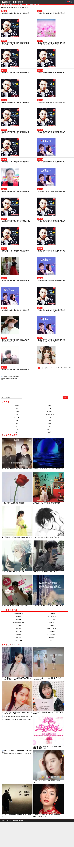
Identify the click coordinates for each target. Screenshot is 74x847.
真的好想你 (18, 619)
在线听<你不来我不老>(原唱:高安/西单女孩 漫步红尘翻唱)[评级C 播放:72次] (15, 310)
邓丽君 (18, 408)
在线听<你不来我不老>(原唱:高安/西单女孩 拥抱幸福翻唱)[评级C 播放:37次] (15, 162)
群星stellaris (18, 631)
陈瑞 (18, 414)
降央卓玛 (18, 417)
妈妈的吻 (51, 622)
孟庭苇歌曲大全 (18, 613)
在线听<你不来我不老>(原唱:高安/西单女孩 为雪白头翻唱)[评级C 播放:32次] (15, 370)
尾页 (70, 367)
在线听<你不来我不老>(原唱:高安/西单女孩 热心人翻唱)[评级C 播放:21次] (51, 73)
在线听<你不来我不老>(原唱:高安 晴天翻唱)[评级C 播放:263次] (15, 43)
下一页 (65, 367)
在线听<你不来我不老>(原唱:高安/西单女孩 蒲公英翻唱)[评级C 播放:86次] (51, 13)
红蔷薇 (51, 426)
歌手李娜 (18, 625)
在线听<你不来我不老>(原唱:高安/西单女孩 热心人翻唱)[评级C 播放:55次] (15, 73)
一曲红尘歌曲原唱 (51, 616)
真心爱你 (18, 637)
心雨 (18, 432)
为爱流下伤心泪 (51, 631)
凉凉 (51, 640)
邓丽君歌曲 (32, 4)
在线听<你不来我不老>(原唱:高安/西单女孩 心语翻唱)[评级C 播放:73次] (15, 281)
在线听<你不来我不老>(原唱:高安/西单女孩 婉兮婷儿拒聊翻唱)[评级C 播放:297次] (51, 221)
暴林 (51, 423)
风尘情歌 (19, 4)
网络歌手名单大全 (51, 628)
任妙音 (18, 423)
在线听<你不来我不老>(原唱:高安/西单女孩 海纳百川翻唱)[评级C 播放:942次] (15, 102)
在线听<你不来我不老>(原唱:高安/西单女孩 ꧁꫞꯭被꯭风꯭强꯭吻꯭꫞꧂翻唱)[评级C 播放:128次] (51, 310)
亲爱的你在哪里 (51, 634)
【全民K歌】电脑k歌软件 (12, 2)
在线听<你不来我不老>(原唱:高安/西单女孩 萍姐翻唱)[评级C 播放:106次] (15, 192)
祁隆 (51, 405)
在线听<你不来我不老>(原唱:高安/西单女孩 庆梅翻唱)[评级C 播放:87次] (51, 251)
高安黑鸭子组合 (51, 414)
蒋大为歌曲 (18, 634)
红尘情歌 (51, 411)
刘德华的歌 (51, 637)
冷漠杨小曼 (51, 429)
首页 (1, 4)
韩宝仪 (18, 429)
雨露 (51, 420)
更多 (38, 4)
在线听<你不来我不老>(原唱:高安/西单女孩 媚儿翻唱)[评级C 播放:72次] (51, 340)
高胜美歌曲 (18, 616)
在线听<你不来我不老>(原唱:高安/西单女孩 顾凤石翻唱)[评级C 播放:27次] (51, 192)
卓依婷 (18, 405)
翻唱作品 (6, 4)
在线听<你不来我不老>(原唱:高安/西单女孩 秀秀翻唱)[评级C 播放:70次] (15, 13)
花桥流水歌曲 (18, 640)
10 (61, 367)
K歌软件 (25, 4)
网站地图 (21, 820)
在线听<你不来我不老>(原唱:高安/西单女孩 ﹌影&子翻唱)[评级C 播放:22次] (15, 132)
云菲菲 (51, 432)
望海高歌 (18, 411)
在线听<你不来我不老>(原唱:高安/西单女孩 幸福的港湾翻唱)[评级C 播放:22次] (51, 132)
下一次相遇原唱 (51, 613)
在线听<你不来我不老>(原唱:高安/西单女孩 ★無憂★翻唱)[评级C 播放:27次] (51, 102)
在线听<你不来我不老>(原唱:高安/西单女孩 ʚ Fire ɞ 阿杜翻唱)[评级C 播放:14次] (16, 221)
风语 (51, 408)
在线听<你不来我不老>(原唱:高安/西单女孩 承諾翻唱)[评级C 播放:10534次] (15, 340)
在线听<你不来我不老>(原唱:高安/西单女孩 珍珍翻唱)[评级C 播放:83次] (15, 251)
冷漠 (51, 417)
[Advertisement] (37, 834)
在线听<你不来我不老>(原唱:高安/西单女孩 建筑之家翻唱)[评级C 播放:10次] (51, 43)
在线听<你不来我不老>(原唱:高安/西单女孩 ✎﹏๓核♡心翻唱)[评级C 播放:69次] (51, 162)
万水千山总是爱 (51, 619)
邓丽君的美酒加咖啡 (18, 622)
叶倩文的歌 (18, 628)
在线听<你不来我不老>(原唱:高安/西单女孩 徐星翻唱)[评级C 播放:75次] (51, 281)
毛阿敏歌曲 (51, 625)
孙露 (18, 420)
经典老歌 (13, 4)
